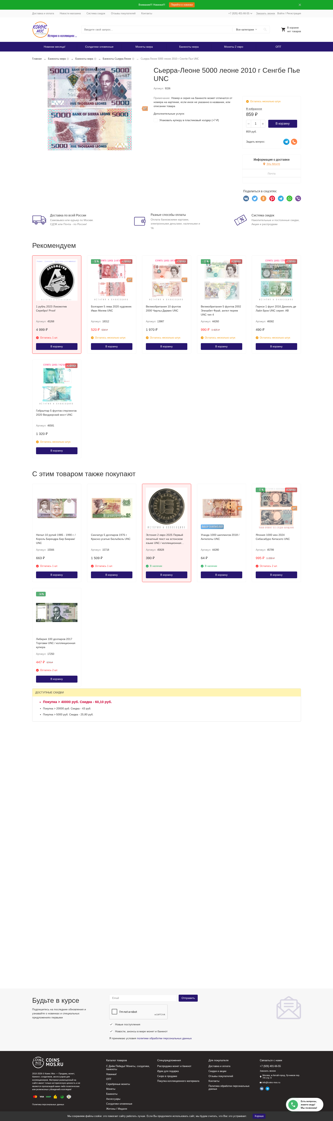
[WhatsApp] (289, 198)
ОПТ (278, 46)
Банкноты (111, 1093)
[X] (255, 198)
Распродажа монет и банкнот (174, 1066)
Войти (280, 13)
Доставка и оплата (43, 13)
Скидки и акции (217, 1071)
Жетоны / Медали (116, 1108)
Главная (37, 58)
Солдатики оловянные (99, 46)
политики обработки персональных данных (164, 1038)
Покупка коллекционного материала (178, 1081)
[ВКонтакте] (246, 198)
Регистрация (294, 13)
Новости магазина (70, 13)
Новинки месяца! (54, 46)
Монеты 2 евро (233, 46)
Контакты (146, 13)
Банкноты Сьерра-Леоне (117, 58)
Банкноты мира (189, 46)
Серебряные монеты (118, 1084)
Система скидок (96, 13)
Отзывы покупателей (123, 13)
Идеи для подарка (168, 1071)
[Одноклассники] (263, 198)
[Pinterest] (272, 198)
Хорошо (259, 1116)
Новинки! (111, 1074)
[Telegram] (281, 198)
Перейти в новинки (182, 4)
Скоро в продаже (167, 1076)
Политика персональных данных (48, 1104)
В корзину (283, 123)
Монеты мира (144, 46)
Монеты (110, 1088)
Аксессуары (113, 1098)
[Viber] (298, 198)
